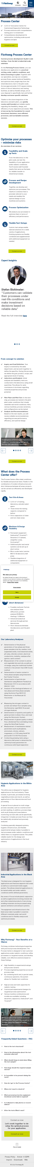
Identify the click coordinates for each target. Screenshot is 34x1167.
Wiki (26, 1160)
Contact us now (17, 126)
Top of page (17, 1147)
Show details (17, 587)
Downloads (18, 1160)
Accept (17, 597)
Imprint (9, 1160)
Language (18, 5)
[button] (10, 344)
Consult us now (9, 45)
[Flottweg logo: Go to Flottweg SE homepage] (7, 4)
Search (25, 5)
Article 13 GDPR (23, 1157)
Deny (17, 592)
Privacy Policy (10, 1157)
